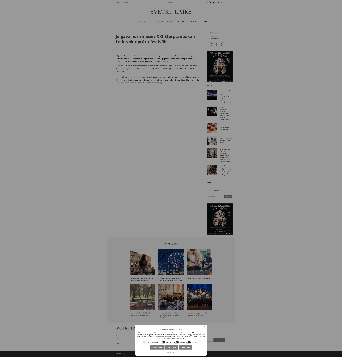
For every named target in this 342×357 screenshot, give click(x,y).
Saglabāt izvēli (157, 347)
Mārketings (195, 342)
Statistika (182, 342)
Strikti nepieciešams (153, 342)
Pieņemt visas (185, 347)
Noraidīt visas (171, 347)
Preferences (169, 342)
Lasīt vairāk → (171, 352)
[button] (204, 327)
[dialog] (171, 340)
